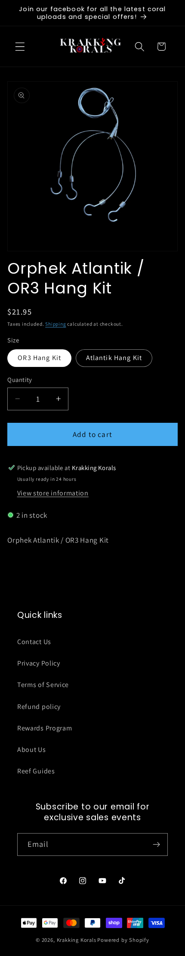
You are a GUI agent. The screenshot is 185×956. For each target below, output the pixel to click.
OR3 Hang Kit (39, 357)
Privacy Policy (38, 663)
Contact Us (34, 641)
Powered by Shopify (123, 940)
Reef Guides (36, 771)
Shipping (55, 324)
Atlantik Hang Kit (114, 357)
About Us (31, 749)
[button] (20, 47)
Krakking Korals (76, 940)
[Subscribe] (156, 844)
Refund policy (39, 706)
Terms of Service (43, 684)
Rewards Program (44, 728)
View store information (53, 493)
